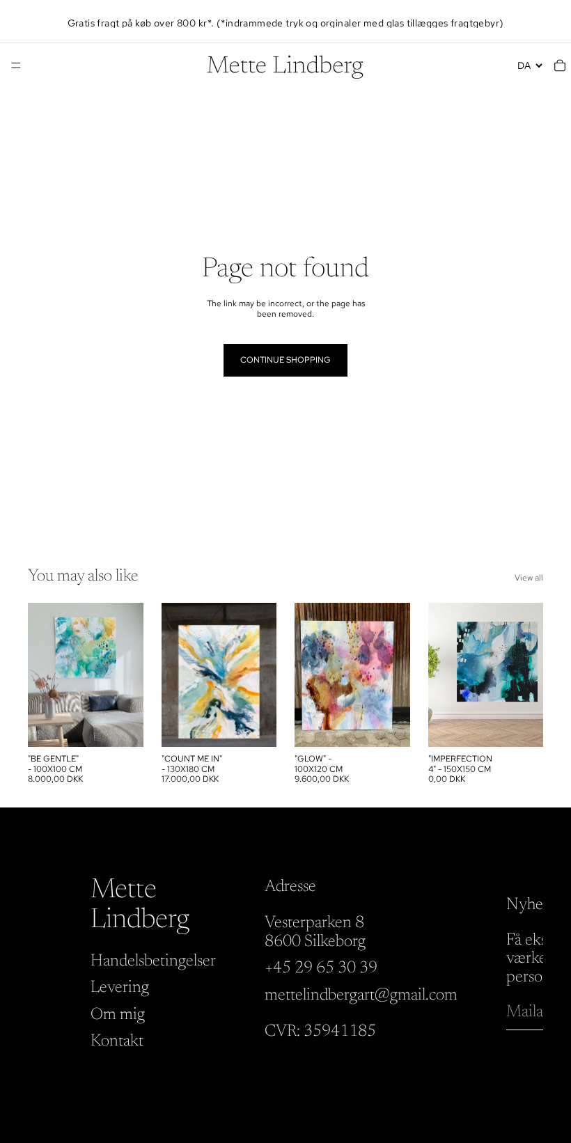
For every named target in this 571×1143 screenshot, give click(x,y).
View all (529, 578)
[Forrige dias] (43, 675)
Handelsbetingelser (153, 961)
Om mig (118, 1015)
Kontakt (117, 1041)
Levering (120, 987)
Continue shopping (285, 359)
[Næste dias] (128, 675)
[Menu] (16, 65)
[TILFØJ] (121, 725)
